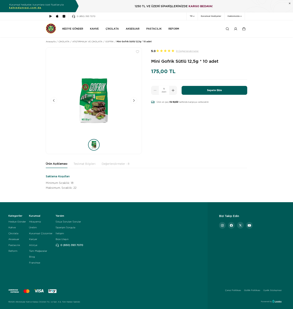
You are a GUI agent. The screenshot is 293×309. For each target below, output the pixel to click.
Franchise (34, 262)
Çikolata (13, 233)
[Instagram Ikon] (222, 225)
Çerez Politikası (233, 290)
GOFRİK (109, 41)
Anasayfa (51, 41)
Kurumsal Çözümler (40, 233)
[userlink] (235, 29)
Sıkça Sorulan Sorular (68, 221)
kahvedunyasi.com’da (25, 7)
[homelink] (51, 28)
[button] (244, 28)
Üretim (33, 227)
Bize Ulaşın (62, 239)
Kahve (12, 227)
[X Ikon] (240, 225)
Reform (12, 250)
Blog (32, 256)
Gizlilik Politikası (252, 290)
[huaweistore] (63, 16)
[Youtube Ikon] (249, 225)
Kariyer (33, 239)
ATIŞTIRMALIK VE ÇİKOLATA (87, 41)
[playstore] (50, 16)
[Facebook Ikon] (231, 225)
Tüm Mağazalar (38, 250)
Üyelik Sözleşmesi (272, 290)
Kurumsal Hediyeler (211, 16)
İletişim (60, 233)
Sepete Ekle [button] (214, 90)
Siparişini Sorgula (65, 227)
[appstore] (57, 16)
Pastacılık (14, 245)
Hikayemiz (35, 221)
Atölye (33, 245)
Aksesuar (13, 239)
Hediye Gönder (17, 221)
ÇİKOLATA (63, 41)
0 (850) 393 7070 (71, 245)
